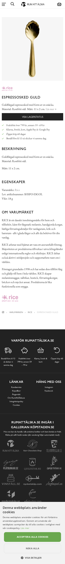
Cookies (16, 405)
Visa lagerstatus (32, 116)
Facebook (49, 391)
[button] (32, 558)
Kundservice (16, 387)
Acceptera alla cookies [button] (32, 536)
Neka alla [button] (32, 548)
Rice (17, 190)
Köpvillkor (16, 391)
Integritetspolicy (16, 401)
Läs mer (25, 528)
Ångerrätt (16, 394)
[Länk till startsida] (3, 312)
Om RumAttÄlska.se (16, 398)
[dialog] (32, 533)
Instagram (49, 387)
